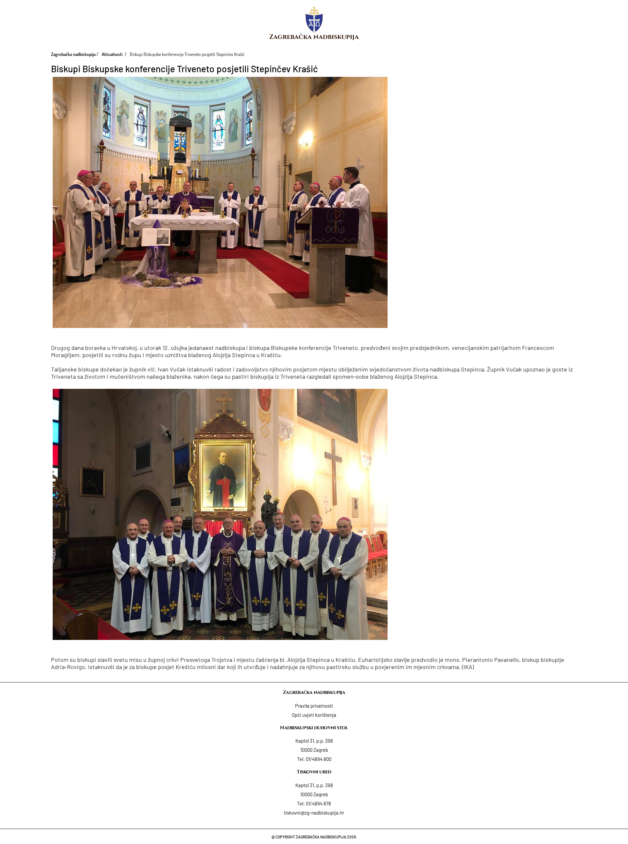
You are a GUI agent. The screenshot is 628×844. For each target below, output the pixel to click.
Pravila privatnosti (314, 706)
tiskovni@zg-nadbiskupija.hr (314, 813)
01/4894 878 (318, 803)
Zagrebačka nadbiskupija (314, 36)
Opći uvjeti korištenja (314, 715)
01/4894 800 (318, 759)
